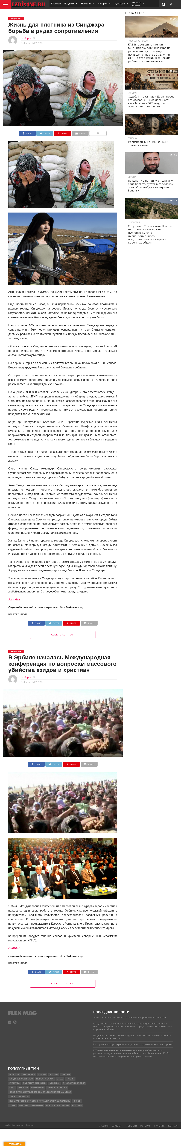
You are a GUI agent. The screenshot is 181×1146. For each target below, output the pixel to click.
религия (23, 1088)
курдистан (29, 1074)
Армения (54, 1083)
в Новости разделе (74, 1083)
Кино (12, 1088)
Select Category (57, 1088)
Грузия (70, 1079)
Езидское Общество (21, 1079)
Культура (120, 3)
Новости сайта (44, 1079)
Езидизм (69, 3)
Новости (86, 3)
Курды (77, 1101)
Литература (37, 1088)
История (102, 3)
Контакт (173, 1126)
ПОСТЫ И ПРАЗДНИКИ (57, 1105)
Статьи (42, 1074)
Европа (66, 1074)
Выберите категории (34, 1083)
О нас (60, 1079)
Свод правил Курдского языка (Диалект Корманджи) (40, 1092)
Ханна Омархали (18, 1096)
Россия (53, 1074)
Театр (12, 1105)
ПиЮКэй (14, 948)
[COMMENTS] (98, 132)
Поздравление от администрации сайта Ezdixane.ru (39, 1101)
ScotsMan (14, 599)
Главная (56, 3)
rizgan (27, 38)
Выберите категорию (31, 1105)
